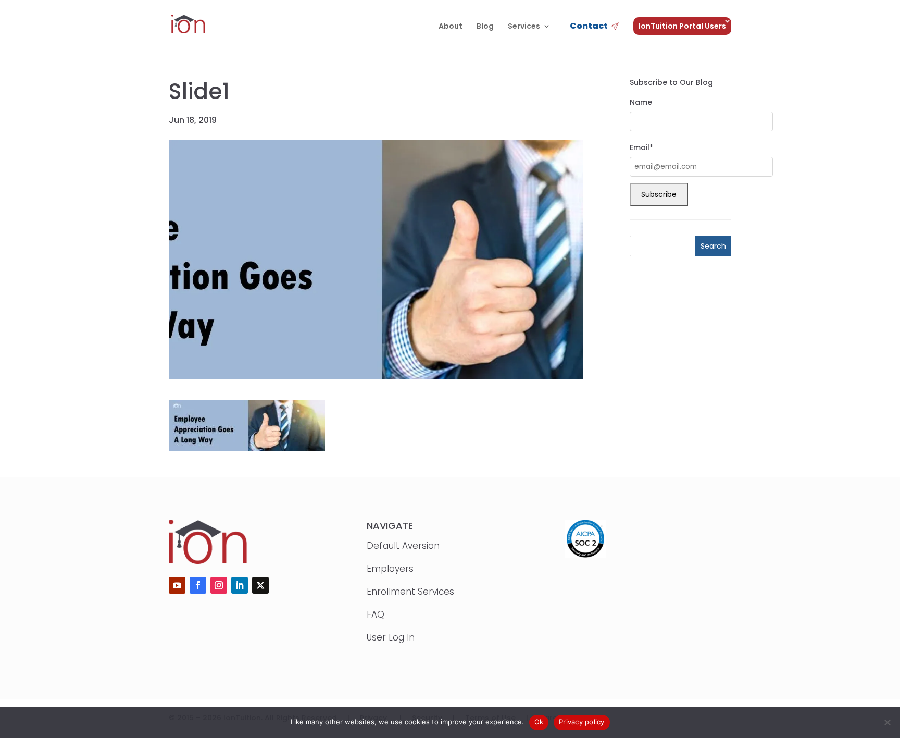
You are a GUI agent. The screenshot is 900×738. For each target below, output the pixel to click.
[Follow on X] (260, 585)
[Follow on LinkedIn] (239, 585)
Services (524, 26)
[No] (887, 722)
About (451, 26)
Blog (485, 26)
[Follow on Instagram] (218, 585)
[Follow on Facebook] (198, 585)
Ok (539, 722)
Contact (589, 27)
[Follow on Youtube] (177, 585)
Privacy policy (582, 722)
